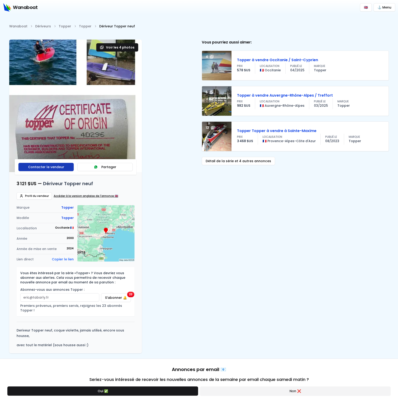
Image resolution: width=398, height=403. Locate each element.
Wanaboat (18, 26)
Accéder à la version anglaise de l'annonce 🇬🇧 (86, 196)
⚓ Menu (384, 7)
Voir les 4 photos (120, 47)
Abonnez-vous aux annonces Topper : (52, 289)
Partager (108, 167)
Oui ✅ (103, 391)
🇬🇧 (366, 7)
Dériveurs (43, 26)
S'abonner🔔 (118, 296)
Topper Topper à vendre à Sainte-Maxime (276, 130)
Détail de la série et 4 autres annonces (238, 161)
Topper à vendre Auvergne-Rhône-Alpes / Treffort (285, 95)
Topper (65, 26)
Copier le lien (63, 259)
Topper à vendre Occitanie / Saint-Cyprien (277, 60)
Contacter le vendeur (46, 167)
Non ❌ (295, 391)
